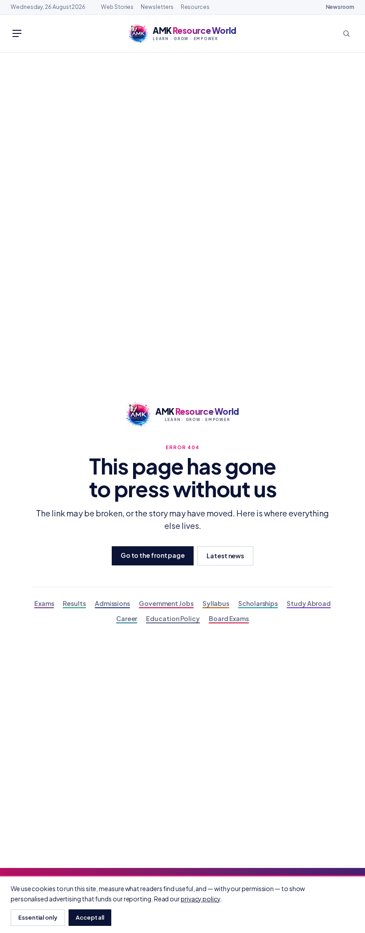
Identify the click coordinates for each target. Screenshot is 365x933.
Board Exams (229, 618)
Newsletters (157, 7)
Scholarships (258, 603)
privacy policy (200, 899)
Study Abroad (309, 603)
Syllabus (216, 603)
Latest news (225, 556)
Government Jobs (166, 603)
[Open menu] (17, 33)
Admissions (112, 603)
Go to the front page (153, 555)
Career (127, 618)
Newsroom (340, 7)
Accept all (90, 917)
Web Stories (117, 7)
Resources (195, 7)
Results (74, 603)
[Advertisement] (182, 119)
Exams (44, 603)
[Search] (346, 33)
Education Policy (173, 618)
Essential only (37, 917)
